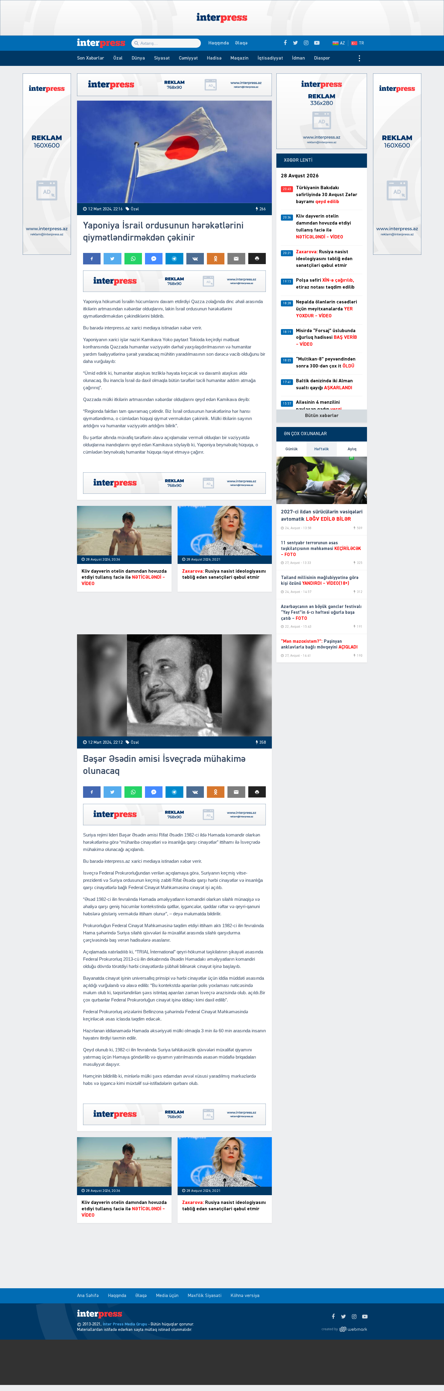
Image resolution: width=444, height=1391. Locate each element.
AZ (342, 43)
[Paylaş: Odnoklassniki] (215, 258)
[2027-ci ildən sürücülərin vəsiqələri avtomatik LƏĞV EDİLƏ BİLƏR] (321, 480)
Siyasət (162, 58)
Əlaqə (241, 43)
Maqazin (239, 58)
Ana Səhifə (88, 1295)
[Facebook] (333, 1317)
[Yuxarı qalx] (427, 1374)
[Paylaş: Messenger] (153, 258)
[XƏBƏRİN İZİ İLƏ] (104, 43)
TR (361, 43)
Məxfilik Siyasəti (204, 1295)
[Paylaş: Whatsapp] (133, 258)
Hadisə (214, 58)
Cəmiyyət (188, 58)
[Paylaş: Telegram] (174, 258)
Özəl (118, 58)
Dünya (138, 58)
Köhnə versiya (244, 1295)
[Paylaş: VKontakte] (195, 258)
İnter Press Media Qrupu (125, 1324)
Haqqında (218, 43)
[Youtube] (364, 1317)
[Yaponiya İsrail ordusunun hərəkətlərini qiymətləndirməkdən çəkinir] (174, 152)
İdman (298, 58)
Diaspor (322, 58)
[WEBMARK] (344, 1329)
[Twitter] (343, 1317)
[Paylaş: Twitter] (112, 258)
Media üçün (167, 1295)
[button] (257, 258)
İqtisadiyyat (270, 58)
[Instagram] (354, 1317)
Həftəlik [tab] (321, 449)
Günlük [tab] (291, 449)
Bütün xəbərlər (322, 415)
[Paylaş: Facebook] (92, 258)
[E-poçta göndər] (236, 258)
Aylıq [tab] (352, 449)
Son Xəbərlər (90, 58)
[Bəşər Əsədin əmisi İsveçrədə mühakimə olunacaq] (174, 685)
